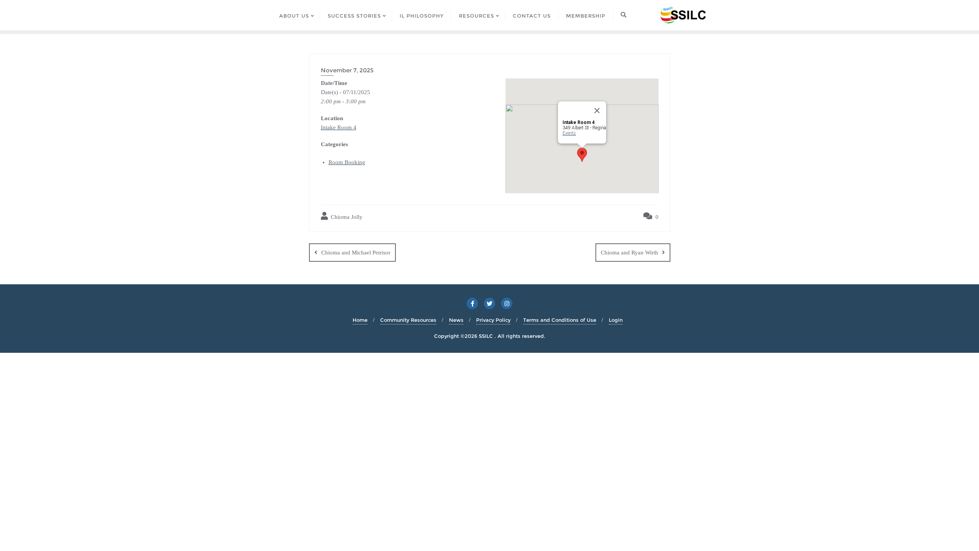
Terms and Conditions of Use (559, 320)
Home (360, 320)
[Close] (597, 110)
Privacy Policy (493, 320)
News (456, 320)
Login (616, 320)
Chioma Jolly (346, 217)
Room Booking (347, 162)
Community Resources (408, 320)
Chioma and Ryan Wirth (629, 252)
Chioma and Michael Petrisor (355, 252)
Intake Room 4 (338, 127)
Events (569, 133)
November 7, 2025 (347, 70)
